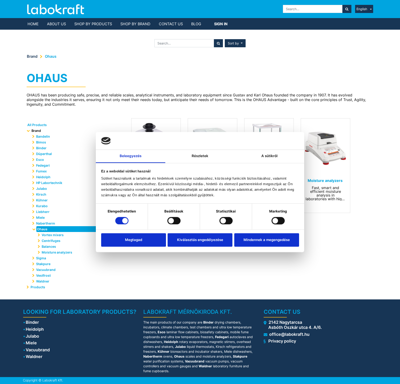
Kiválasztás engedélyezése (200, 240)
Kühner (42, 200)
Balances (49, 246)
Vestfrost (43, 275)
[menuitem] (33, 24)
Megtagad (133, 240)
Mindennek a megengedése (267, 240)
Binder (41, 148)
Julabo (41, 188)
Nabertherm (45, 223)
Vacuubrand (46, 270)
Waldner (42, 281)
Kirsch (41, 194)
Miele (40, 217)
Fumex (41, 171)
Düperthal (44, 154)
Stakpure (43, 264)
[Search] (346, 9)
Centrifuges (51, 241)
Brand (32, 56)
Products (38, 287)
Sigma (41, 258)
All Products (37, 125)
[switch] (174, 220)
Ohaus (50, 56)
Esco (40, 160)
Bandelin (43, 136)
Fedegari (43, 165)
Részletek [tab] (200, 156)
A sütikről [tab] (269, 156)
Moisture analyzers (57, 252)
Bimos (41, 142)
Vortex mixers (53, 235)
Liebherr (43, 212)
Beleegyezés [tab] (130, 156)
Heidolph (43, 177)
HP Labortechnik (49, 183)
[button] (235, 43)
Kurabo (42, 206)
